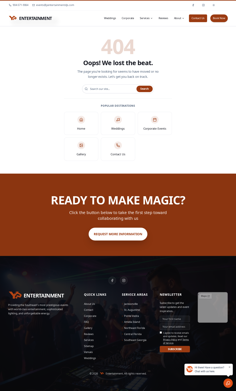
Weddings (110, 18)
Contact (88, 310)
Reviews (163, 18)
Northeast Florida (134, 328)
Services (89, 340)
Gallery (88, 328)
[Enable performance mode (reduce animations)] (224, 5)
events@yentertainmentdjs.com (55, 5)
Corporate (128, 18)
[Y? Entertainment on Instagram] (203, 5)
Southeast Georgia (135, 340)
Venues (88, 352)
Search (144, 88)
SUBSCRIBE (175, 349)
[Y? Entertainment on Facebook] (193, 5)
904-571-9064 (20, 5)
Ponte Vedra (131, 316)
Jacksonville (131, 304)
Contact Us (198, 18)
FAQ (86, 322)
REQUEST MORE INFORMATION (118, 234)
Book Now (219, 18)
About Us (89, 304)
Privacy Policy (170, 339)
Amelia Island (132, 322)
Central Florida (133, 334)
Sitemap (89, 346)
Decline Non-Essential (162, 374)
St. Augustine (132, 310)
